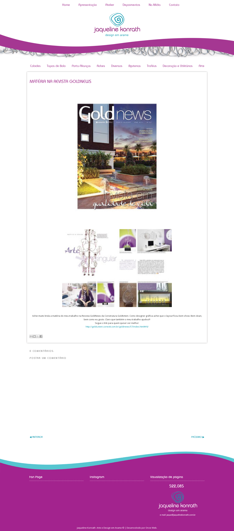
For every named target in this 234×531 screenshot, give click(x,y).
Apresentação (87, 5)
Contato (174, 5)
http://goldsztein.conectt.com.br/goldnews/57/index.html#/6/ (117, 326)
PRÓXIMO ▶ (197, 437)
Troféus (152, 66)
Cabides (35, 66)
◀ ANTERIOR (36, 437)
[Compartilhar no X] (37, 336)
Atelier (109, 5)
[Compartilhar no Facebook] (41, 336)
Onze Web (151, 527)
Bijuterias (134, 66)
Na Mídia (155, 5)
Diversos (116, 66)
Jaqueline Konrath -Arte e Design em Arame (99, 527)
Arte (201, 66)
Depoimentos (131, 5)
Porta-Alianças (81, 66)
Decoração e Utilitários (178, 66)
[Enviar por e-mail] (31, 336)
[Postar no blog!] (34, 336)
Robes (101, 66)
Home (66, 5)
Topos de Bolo (56, 66)
